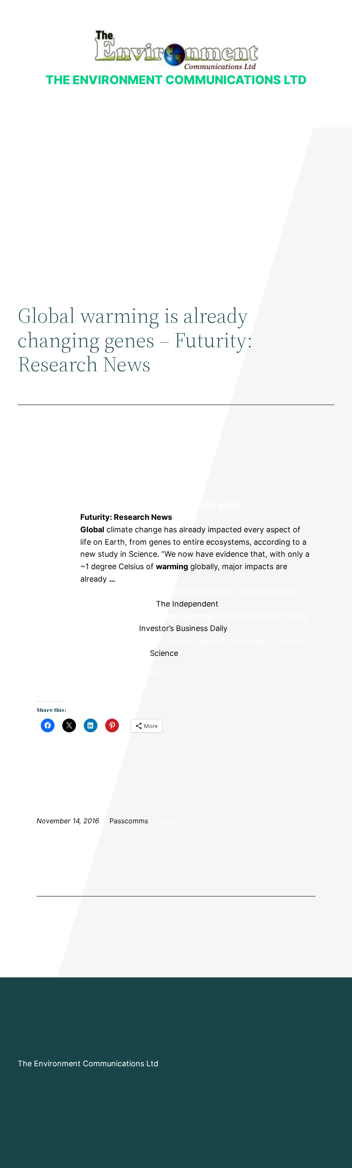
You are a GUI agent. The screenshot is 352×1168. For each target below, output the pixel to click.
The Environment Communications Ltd (176, 80)
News (167, 820)
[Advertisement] (176, 198)
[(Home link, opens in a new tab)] (176, 49)
